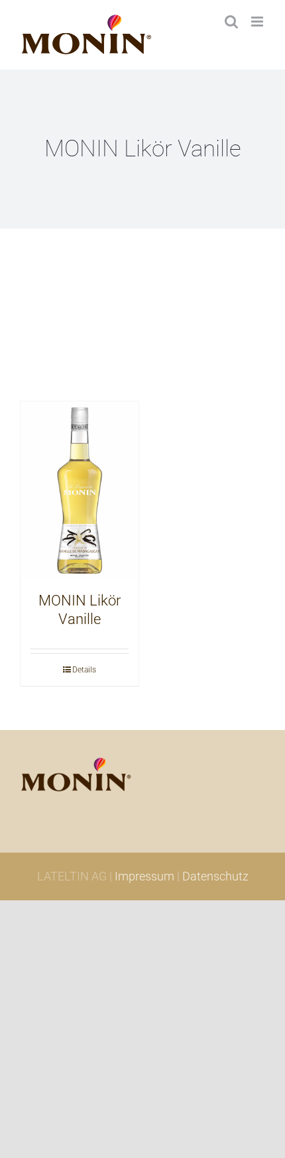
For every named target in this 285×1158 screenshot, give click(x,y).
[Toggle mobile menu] (258, 21)
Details (84, 669)
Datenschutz (215, 876)
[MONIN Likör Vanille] (80, 489)
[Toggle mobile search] (231, 21)
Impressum (144, 876)
